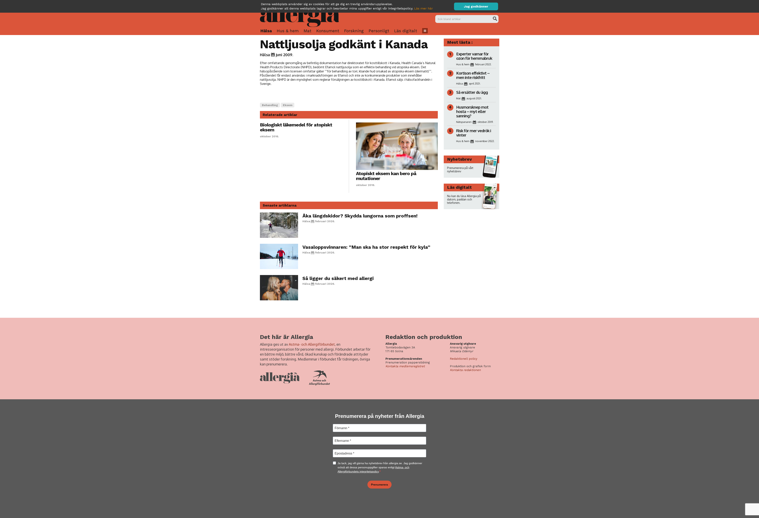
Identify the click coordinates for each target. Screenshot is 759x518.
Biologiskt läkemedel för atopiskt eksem (296, 127)
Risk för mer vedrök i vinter (473, 133)
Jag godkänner (476, 6)
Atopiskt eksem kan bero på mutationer (386, 176)
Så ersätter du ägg (472, 92)
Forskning (354, 30)
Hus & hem (288, 30)
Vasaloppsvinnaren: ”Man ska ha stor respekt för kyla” (366, 247)
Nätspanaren (464, 121)
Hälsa (266, 30)
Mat (307, 30)
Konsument (327, 30)
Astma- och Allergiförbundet (312, 344)
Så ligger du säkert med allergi (338, 278)
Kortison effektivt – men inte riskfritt (473, 75)
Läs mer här (423, 8)
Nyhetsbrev (459, 159)
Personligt (379, 30)
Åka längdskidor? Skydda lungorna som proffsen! (360, 216)
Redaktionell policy (463, 359)
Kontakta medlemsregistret (405, 366)
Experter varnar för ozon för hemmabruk (474, 56)
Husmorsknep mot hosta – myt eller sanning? (472, 111)
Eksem (287, 105)
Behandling (270, 105)
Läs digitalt (405, 30)
